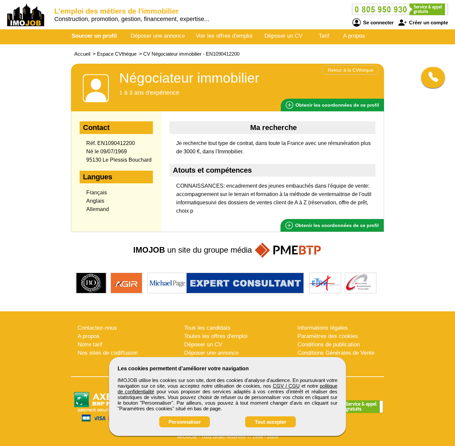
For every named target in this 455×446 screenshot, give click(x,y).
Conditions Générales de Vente (335, 353)
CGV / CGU (286, 386)
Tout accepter (270, 422)
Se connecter (378, 22)
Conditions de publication (328, 344)
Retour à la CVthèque (350, 70)
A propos (354, 36)
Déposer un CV (283, 36)
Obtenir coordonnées (336, 105)
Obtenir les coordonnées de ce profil (336, 225)
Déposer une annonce (158, 36)
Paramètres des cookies (327, 336)
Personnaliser (185, 422)
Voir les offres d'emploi (224, 36)
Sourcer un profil (94, 36)
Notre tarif (90, 344)
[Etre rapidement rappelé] (430, 77)
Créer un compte (428, 22)
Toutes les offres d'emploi (215, 336)
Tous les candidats (207, 328)
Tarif (324, 36)
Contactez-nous (97, 328)
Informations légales (322, 328)
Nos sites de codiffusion (108, 353)
